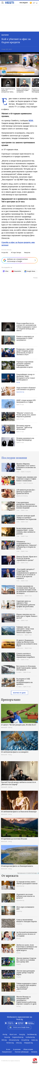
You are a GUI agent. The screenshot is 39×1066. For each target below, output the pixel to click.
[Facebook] (19, 1054)
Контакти (34, 1052)
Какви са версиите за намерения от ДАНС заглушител (25, 338)
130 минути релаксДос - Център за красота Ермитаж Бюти (26, 491)
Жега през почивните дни (25, 908)
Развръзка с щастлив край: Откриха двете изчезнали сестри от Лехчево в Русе (25, 352)
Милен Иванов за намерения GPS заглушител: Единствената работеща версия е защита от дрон (26, 1000)
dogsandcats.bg (20, 392)
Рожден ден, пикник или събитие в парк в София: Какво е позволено (26, 479)
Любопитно (19, 595)
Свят (17, 471)
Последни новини (14, 457)
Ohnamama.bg (14, 1040)
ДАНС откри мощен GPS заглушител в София (26, 401)
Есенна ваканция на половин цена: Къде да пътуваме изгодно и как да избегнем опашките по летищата (26, 589)
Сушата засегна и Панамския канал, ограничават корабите (25, 655)
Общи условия (28, 1049)
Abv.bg (5, 1034)
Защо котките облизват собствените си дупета (26, 389)
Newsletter (17, 271)
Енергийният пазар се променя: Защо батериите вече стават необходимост (25, 377)
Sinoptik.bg (25, 1040)
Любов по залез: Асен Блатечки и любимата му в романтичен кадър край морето (26, 947)
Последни (24, 3)
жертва (27, 252)
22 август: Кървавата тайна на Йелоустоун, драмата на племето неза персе (26, 643)
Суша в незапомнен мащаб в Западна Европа (26, 921)
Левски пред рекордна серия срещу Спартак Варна (25, 972)
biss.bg (18, 382)
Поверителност (7, 1052)
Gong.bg (22, 1034)
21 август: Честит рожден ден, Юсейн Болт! (18, 725)
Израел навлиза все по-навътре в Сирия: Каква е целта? (26, 616)
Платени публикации (21, 1052)
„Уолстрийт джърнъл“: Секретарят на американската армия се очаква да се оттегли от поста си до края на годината (26, 573)
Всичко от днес (19, 693)
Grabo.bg (34, 1040)
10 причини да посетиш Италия (14, 839)
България (5, 35)
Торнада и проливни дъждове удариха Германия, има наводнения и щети (24, 364)
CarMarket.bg (30, 1037)
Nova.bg (7, 1037)
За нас (8, 1049)
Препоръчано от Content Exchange (27, 873)
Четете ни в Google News (21, 1027)
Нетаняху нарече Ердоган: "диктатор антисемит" (24, 427)
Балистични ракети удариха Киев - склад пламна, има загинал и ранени (25, 531)
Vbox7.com (13, 1034)
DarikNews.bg (31, 1034)
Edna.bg (19, 1043)
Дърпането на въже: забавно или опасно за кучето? (25, 896)
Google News (31, 271)
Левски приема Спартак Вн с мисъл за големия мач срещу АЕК (26, 960)
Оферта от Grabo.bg (22, 496)
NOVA (31, 120)
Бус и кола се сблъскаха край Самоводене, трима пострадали (26, 668)
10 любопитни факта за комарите (14, 752)
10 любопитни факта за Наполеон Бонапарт (19, 812)
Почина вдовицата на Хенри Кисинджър (25, 439)
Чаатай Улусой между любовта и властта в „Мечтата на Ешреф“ (18, 783)
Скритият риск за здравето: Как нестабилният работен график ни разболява (25, 604)
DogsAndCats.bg (17, 1037)
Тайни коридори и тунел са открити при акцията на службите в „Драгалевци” (26, 986)
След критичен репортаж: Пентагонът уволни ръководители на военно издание (26, 505)
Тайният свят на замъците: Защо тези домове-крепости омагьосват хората (25, 629)
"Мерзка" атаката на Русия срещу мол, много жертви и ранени (26, 415)
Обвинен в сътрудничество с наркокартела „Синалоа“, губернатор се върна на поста (26, 545)
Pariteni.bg (10, 1043)
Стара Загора (16, 252)
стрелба (5, 252)
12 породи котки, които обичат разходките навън (26, 883)
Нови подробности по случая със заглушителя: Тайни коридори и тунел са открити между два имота (26, 327)
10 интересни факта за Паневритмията (17, 866)
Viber (6, 271)
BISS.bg (4, 1040)
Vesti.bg (9, 2)
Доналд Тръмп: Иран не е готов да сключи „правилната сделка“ (26, 558)
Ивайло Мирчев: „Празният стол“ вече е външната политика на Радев (26, 466)
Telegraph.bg (28, 1043)
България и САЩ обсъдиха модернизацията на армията (24, 681)
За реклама (17, 1049)
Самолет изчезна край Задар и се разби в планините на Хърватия (26, 517)
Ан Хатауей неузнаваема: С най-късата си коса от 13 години (26, 934)
